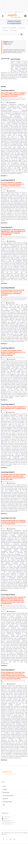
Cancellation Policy (7, 802)
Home (5, 27)
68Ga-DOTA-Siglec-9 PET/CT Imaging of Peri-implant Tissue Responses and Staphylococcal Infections (13, 94)
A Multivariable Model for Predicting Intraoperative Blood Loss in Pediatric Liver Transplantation (13, 522)
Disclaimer (5, 798)
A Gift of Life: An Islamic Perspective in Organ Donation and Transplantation (14, 407)
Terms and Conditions (8, 795)
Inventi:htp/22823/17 (8, 670)
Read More (4, 175)
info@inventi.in (20, 12)
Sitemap (5, 789)
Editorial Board (12, 27)
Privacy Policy (6, 792)
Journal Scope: (15, 59)
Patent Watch (14, 30)
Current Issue (22, 27)
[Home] (8, 774)
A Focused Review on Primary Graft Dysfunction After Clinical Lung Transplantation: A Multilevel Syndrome (12, 292)
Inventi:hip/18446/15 (8, 404)
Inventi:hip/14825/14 (8, 90)
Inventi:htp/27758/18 (8, 595)
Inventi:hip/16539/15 (8, 348)
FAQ (4, 805)
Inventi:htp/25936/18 (8, 180)
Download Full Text (11, 102)
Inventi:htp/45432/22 (8, 288)
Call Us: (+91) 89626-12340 (9, 12)
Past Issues (5, 30)
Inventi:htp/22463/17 (8, 472)
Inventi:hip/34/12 (6, 227)
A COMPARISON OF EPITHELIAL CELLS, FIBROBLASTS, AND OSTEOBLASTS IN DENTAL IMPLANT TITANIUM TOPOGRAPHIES (13, 232)
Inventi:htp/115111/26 (8, 518)
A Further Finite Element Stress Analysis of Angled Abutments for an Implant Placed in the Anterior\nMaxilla (13, 353)
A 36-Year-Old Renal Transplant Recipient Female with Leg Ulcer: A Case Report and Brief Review (12, 184)
